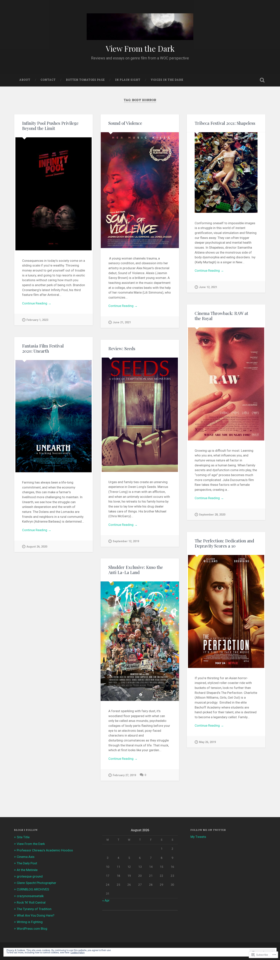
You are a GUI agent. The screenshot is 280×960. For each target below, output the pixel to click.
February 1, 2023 (37, 320)
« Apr (106, 900)
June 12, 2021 (208, 287)
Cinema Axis (25, 857)
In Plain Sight (127, 80)
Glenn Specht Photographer (36, 883)
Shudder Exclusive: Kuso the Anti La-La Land (135, 569)
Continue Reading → (36, 303)
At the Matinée (27, 870)
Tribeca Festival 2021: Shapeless (225, 123)
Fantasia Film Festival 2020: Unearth (43, 348)
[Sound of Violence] (140, 190)
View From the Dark (140, 48)
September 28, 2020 (212, 514)
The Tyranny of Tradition (34, 909)
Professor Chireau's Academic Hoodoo (45, 850)
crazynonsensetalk (30, 896)
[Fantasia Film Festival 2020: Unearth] (53, 416)
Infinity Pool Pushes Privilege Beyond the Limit (50, 125)
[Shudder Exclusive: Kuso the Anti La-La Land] (140, 641)
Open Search (262, 80)
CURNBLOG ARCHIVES (33, 889)
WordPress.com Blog (32, 928)
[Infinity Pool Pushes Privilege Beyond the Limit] (53, 193)
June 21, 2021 (122, 322)
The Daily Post (27, 863)
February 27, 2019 (124, 775)
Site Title (23, 837)
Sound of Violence (125, 123)
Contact (48, 80)
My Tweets (198, 837)
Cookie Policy (77, 952)
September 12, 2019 (126, 541)
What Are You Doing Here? (35, 915)
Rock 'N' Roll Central (31, 902)
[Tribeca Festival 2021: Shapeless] (226, 172)
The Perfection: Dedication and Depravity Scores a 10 (224, 543)
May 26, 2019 (207, 742)
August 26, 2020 (36, 546)
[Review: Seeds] (140, 415)
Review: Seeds (121, 348)
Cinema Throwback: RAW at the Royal (221, 315)
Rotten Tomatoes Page (85, 80)
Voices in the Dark (167, 80)
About (24, 80)
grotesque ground (30, 876)
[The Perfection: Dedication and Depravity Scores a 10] (226, 611)
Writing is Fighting (30, 922)
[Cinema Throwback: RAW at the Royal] (226, 383)
